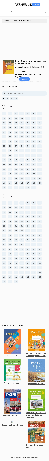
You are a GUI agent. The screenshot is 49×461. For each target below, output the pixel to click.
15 (27, 118)
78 (16, 160)
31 (39, 127)
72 (22, 155)
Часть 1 (5, 99)
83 (4, 164)
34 (16, 132)
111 (34, 178)
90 (4, 169)
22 (27, 123)
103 (28, 174)
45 (39, 226)
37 (33, 132)
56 (10, 146)
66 (27, 151)
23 (33, 123)
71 (16, 155)
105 (39, 174)
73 (27, 155)
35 (22, 132)
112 (39, 178)
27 (16, 127)
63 (10, 151)
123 (22, 188)
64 (16, 151)
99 (4, 174)
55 (4, 146)
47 (39, 137)
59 (27, 146)
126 (4, 281)
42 (22, 137)
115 (16, 183)
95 (22, 169)
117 (28, 183)
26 (10, 127)
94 (16, 169)
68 (39, 151)
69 (4, 155)
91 (10, 169)
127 (10, 281)
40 (10, 137)
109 (22, 178)
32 (4, 132)
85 (16, 164)
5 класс (14, 21)
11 (4, 118)
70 (10, 155)
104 (33, 174)
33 (10, 132)
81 (33, 160)
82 (39, 160)
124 (28, 188)
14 (22, 118)
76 (4, 160)
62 (4, 151)
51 (22, 141)
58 (22, 146)
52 (27, 141)
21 (22, 123)
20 (16, 123)
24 (39, 123)
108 (16, 178)
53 (33, 141)
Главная (6, 21)
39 (4, 137)
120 (4, 188)
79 (22, 160)
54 (39, 141)
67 (33, 151)
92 (10, 258)
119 (39, 183)
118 (33, 183)
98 (39, 169)
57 (16, 146)
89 (39, 164)
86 (22, 164)
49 (10, 141)
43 (27, 137)
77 (10, 160)
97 (33, 169)
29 (27, 127)
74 (33, 155)
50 (16, 141)
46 (4, 231)
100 (10, 174)
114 (10, 183)
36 (27, 132)
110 (28, 178)
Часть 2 (14, 99)
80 (27, 160)
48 (4, 141)
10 (39, 113)
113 (4, 183)
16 (33, 118)
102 (22, 174)
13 (16, 118)
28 (22, 127)
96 (27, 169)
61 (39, 146)
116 (22, 183)
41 (16, 137)
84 (10, 164)
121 (10, 188)
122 (16, 188)
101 (16, 174)
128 (16, 281)
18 (4, 123)
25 (4, 127)
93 (16, 258)
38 (39, 132)
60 (33, 146)
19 (10, 123)
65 (22, 151)
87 (27, 164)
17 (39, 118)
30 (33, 127)
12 (10, 118)
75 (39, 155)
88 (33, 164)
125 (33, 188)
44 (33, 137)
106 (4, 178)
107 (10, 178)
